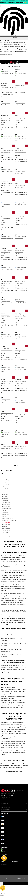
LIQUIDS (3, 473)
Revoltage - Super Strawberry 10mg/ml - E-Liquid (20, 152)
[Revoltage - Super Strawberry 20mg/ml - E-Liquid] (7, 339)
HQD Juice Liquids (6, 502)
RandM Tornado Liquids (7, 518)
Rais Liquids (4, 516)
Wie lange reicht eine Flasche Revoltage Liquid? (13, 707)
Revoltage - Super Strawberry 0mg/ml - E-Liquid (6, 316)
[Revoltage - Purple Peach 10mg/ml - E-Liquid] (21, 208)
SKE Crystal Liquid (6, 528)
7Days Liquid (5, 477)
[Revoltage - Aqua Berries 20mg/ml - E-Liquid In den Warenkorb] (13, 179)
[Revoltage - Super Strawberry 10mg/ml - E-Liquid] (21, 141)
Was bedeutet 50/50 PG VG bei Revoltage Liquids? (14, 691)
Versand (21, 880)
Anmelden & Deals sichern (14, 771)
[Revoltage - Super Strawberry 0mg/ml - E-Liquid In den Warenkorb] (13, 310)
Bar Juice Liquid (5, 484)
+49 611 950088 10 (19, 790)
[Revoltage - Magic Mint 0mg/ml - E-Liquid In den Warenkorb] (26, 345)
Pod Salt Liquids (5, 514)
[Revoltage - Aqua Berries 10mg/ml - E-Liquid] (7, 108)
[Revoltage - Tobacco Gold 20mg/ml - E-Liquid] (21, 108)
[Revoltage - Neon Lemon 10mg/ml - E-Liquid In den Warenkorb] (26, 442)
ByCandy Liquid (5, 486)
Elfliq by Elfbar (5, 494)
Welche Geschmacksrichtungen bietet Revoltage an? (14, 705)
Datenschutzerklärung (21, 51)
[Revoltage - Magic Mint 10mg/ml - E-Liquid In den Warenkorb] (26, 245)
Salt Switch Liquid (6, 524)
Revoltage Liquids (6, 522)
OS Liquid (4, 510)
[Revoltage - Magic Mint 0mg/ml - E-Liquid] (21, 341)
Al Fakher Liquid (5, 481)
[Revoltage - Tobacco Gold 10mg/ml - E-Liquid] (7, 141)
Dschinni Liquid (5, 492)
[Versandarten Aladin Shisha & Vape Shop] (14, 850)
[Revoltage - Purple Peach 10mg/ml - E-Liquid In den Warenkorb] (26, 212)
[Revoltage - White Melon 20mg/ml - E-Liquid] (21, 373)
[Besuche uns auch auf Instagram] (14, 871)
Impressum (2, 54)
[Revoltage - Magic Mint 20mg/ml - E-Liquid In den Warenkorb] (26, 277)
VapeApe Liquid (5, 532)
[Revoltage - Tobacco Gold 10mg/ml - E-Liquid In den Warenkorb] (13, 146)
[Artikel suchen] (24, 62)
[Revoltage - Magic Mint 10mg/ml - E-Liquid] (21, 241)
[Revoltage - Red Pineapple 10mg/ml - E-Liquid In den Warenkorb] (13, 377)
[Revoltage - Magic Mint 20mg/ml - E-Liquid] (21, 273)
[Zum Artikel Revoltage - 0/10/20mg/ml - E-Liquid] (13, 81)
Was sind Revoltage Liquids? (8, 687)
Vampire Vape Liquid (6, 530)
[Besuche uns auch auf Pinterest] (14, 867)
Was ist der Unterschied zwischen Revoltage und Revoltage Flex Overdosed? (13, 697)
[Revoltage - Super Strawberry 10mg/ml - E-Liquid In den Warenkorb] (26, 146)
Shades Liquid (5, 526)
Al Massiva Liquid (6, 482)
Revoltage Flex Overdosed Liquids (9, 520)
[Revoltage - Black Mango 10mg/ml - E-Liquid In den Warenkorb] (13, 442)
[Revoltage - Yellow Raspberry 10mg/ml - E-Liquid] (7, 208)
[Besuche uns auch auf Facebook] (14, 869)
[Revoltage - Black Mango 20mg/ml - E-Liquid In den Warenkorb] (13, 408)
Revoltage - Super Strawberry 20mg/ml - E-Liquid (6, 350)
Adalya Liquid (5, 479)
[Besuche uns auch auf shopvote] (4, 858)
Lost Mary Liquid (6, 504)
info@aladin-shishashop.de (7, 793)
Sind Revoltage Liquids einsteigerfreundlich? (12, 704)
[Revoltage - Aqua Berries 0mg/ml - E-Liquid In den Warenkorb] (26, 310)
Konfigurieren (14, 37)
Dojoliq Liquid (5, 490)
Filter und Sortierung (14, 66)
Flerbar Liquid (5, 498)
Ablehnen (14, 39)
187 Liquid (4, 475)
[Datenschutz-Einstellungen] (0, 6)
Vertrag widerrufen (5, 807)
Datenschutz (9, 54)
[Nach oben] (1, 883)
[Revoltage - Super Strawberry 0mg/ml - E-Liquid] (7, 306)
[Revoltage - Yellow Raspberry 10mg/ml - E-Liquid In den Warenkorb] (13, 212)
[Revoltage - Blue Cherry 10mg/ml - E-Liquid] (21, 177)
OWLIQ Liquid (5, 512)
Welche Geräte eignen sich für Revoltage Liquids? (13, 702)
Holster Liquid (5, 500)
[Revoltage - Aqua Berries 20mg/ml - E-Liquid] (7, 175)
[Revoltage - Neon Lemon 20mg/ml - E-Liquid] (7, 273)
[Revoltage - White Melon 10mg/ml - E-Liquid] (7, 241)
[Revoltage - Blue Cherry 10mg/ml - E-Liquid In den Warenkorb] (26, 181)
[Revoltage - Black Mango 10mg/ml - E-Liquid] (7, 437)
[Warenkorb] (26, 62)
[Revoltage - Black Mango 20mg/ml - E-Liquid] (7, 404)
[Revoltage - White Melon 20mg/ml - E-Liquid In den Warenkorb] (26, 377)
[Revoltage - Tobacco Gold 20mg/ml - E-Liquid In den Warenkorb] (26, 112)
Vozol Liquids (5, 534)
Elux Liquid (4, 496)
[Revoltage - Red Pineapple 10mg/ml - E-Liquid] (7, 373)
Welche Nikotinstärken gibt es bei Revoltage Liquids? (14, 689)
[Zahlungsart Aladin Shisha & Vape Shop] (14, 829)
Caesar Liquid (5, 488)
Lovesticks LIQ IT (6, 506)
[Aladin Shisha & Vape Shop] (14, 62)
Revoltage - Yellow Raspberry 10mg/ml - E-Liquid (6, 218)
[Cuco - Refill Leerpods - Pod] (21, 78)
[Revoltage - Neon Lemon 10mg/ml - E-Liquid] (21, 437)
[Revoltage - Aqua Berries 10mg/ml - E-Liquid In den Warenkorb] (13, 112)
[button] (7, 84)
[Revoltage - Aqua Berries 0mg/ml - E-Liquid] (21, 306)
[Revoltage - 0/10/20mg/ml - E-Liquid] (7, 77)
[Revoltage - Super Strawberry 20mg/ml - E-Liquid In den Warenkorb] (13, 344)
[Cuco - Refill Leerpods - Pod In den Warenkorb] (26, 83)
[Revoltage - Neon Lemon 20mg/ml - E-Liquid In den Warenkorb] (13, 277)
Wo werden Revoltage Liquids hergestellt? (12, 700)
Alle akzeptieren (14, 35)
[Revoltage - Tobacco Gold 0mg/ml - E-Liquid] (21, 406)
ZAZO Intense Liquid (6, 536)
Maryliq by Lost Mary (6, 508)
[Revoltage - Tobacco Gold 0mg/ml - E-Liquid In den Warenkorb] (26, 410)
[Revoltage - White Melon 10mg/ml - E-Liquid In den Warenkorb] (13, 245)
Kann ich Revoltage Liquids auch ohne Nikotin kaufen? (12, 693)
